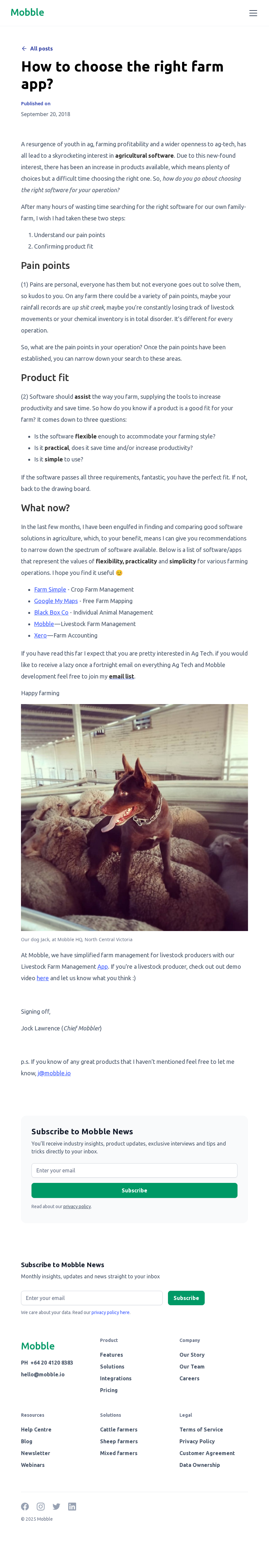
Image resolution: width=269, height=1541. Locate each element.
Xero (40, 635)
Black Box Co (51, 612)
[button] (252, 13)
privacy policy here (111, 1312)
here (43, 978)
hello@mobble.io (43, 1374)
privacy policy (77, 1206)
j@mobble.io (54, 1073)
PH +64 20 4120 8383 (47, 1363)
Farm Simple (50, 589)
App (102, 966)
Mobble (44, 623)
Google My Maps (56, 601)
